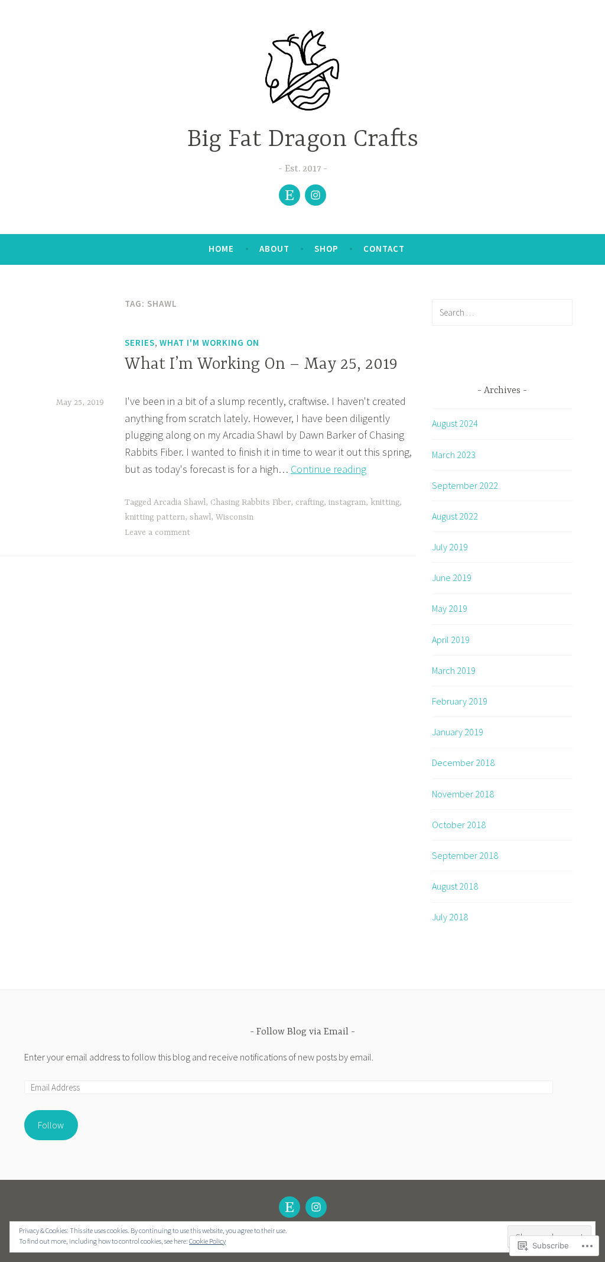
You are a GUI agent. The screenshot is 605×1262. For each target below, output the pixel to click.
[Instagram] (315, 195)
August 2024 (455, 423)
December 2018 (463, 762)
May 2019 (449, 608)
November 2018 (463, 794)
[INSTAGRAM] (316, 1207)
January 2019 (457, 732)
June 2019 (451, 577)
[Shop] (289, 195)
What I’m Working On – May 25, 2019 (261, 364)
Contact (384, 248)
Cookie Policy (207, 1241)
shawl (200, 517)
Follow (51, 1125)
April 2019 (451, 639)
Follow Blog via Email (302, 1032)
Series (140, 342)
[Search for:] (502, 312)
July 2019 (450, 547)
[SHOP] (289, 1207)
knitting (384, 502)
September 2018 (465, 855)
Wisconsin (234, 517)
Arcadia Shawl (180, 502)
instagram (347, 502)
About (274, 248)
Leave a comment (157, 532)
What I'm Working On (209, 342)
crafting (309, 502)
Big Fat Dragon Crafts (302, 140)
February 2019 (459, 701)
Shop (326, 248)
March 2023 (454, 454)
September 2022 (465, 485)
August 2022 (455, 516)
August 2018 (455, 886)
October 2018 (459, 824)
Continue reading (328, 469)
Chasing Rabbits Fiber (250, 502)
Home (221, 248)
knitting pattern (155, 517)
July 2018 (450, 917)
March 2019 (454, 670)
